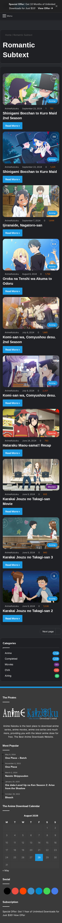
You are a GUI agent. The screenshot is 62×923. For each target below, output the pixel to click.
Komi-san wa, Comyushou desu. (29, 395)
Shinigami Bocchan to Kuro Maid (30, 172)
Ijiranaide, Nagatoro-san (22, 225)
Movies (9, 664)
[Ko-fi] (54, 891)
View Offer (44, 8)
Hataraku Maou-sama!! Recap (27, 445)
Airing (8, 675)
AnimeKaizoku (12, 108)
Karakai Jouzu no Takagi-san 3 (28, 557)
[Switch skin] (57, 15)
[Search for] (16, 15)
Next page (48, 631)
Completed (11, 658)
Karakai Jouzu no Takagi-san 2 (28, 611)
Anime (8, 653)
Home (8, 35)
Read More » (12, 125)
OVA (7, 670)
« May (6, 870)
